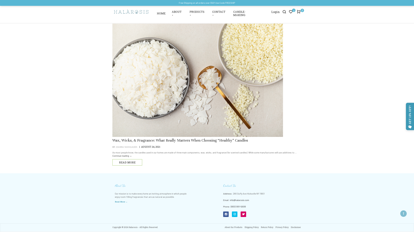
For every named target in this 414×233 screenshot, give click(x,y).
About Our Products (233, 227)
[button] (299, 13)
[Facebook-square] (226, 214)
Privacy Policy (282, 227)
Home (161, 13)
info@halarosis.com (239, 200)
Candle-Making (239, 13)
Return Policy (267, 227)
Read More (127, 162)
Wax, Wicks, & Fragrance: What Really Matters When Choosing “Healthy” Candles (180, 140)
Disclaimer (296, 227)
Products (197, 12)
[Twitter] (243, 214)
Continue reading (122, 155)
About (177, 12)
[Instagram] (234, 214)
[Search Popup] (284, 11)
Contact (218, 12)
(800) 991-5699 (238, 206)
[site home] (131, 11)
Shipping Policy (252, 227)
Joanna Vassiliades (126, 147)
